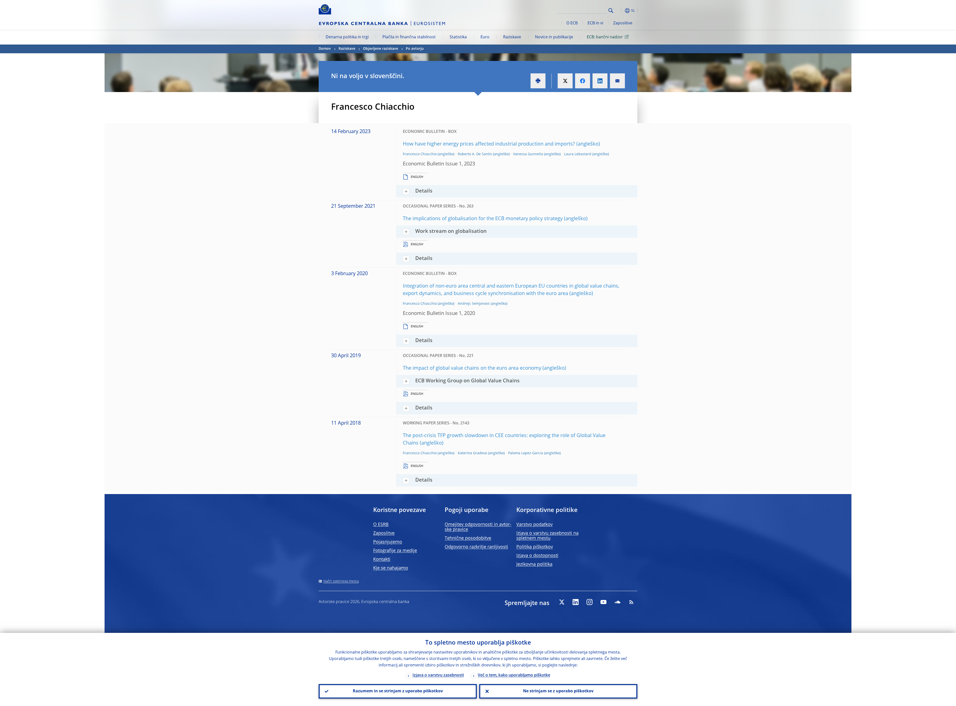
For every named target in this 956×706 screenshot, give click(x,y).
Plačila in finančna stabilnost (409, 37)
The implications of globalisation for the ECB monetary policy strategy (483, 218)
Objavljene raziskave (380, 48)
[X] (562, 602)
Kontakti (381, 559)
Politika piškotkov (534, 547)
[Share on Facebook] (582, 80)
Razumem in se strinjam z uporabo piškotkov (398, 691)
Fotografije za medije (395, 551)
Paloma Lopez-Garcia (525, 453)
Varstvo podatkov (534, 524)
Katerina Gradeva (472, 453)
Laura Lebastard (577, 154)
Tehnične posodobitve (468, 538)
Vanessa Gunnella (528, 154)
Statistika (458, 37)
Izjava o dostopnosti (537, 556)
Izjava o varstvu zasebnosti (438, 675)
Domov (325, 48)
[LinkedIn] (576, 602)
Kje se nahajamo (390, 568)
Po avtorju (415, 48)
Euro (484, 37)
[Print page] (538, 80)
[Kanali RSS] (631, 602)
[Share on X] (565, 80)
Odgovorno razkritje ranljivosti (476, 547)
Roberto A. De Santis (475, 154)
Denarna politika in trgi (347, 37)
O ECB (572, 23)
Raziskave (512, 37)
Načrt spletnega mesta (341, 581)
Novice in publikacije (554, 37)
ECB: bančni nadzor (605, 37)
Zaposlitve (622, 23)
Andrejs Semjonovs (474, 303)
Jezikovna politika (534, 564)
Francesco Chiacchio (420, 154)
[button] (619, 10)
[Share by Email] (617, 80)
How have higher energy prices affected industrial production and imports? (489, 144)
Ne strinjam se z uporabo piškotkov (558, 691)
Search (611, 10)
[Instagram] (590, 602)
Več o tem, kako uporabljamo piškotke (514, 675)
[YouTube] (603, 602)
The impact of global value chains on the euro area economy (472, 368)
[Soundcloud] (617, 602)
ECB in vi (595, 23)
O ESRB (381, 524)
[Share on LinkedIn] (600, 80)
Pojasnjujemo (387, 542)
